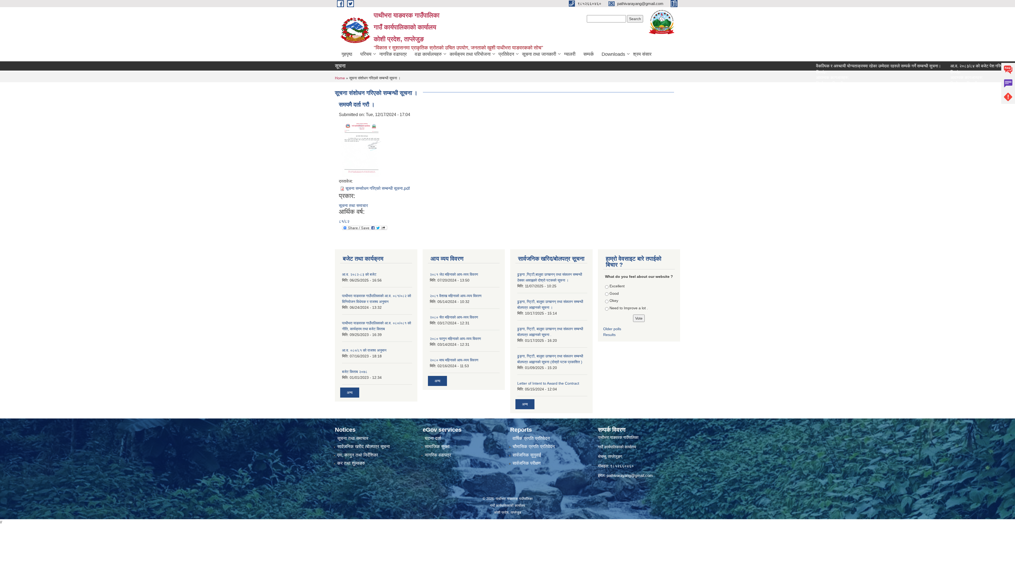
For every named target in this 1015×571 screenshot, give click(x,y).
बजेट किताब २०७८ (354, 372)
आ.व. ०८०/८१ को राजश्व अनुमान (364, 350)
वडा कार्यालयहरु (428, 54)
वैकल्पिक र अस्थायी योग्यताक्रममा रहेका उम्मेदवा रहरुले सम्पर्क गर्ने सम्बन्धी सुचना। (849, 66)
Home (340, 78)
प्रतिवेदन (506, 54)
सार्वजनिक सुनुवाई (527, 455)
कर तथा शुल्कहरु (351, 463)
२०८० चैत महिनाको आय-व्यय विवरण (454, 317)
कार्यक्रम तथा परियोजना (470, 54)
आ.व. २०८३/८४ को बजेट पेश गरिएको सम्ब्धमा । (958, 66)
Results (609, 335)
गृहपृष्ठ (347, 54)
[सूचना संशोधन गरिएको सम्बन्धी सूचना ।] (360, 147)
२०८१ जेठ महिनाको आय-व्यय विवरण (454, 274)
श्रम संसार (642, 54)
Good (614, 293)
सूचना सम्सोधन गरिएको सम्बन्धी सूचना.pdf (377, 188)
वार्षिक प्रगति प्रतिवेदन (531, 438)
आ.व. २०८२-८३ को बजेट (359, 274)
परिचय (365, 54)
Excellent (617, 286)
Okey (614, 300)
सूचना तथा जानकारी (539, 54)
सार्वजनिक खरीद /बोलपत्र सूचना (363, 446)
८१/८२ (344, 221)
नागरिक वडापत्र (393, 54)
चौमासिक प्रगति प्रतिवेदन (534, 446)
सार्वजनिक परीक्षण (527, 463)
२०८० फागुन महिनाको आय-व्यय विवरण (455, 339)
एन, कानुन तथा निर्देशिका (357, 455)
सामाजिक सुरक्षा (437, 446)
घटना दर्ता (433, 438)
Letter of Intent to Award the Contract (548, 383)
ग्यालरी (569, 54)
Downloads (613, 54)
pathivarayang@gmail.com (630, 475)
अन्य (350, 392)
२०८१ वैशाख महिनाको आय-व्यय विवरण (456, 296)
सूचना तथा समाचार (353, 205)
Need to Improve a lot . (629, 308)
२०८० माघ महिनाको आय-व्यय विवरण (454, 360)
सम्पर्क (588, 54)
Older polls (612, 329)
